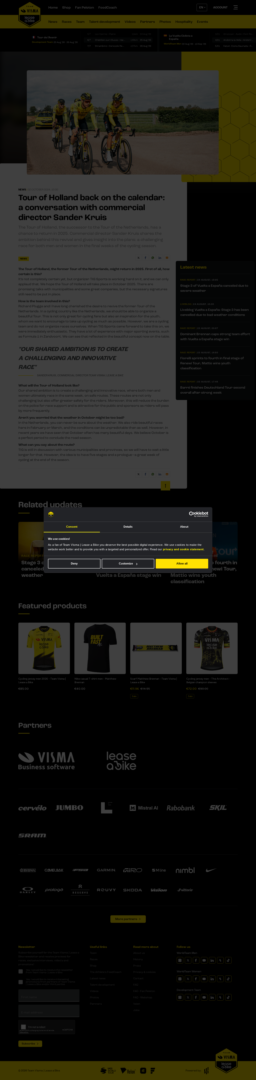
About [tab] (184, 526)
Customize (126, 563)
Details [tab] (128, 526)
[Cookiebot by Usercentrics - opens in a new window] (191, 514)
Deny (74, 563)
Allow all (182, 563)
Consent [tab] (71, 526)
